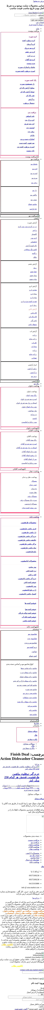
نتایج (41, 17)
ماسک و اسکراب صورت (26, 67)
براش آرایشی (32, 369)
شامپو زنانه (33, 710)
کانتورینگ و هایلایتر (30, 250)
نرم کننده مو (32, 647)
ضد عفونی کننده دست (26, 143)
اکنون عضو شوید (21, 1009)
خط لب (34, 358)
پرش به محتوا (38, 1)
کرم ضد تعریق (29, 124)
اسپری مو (34, 173)
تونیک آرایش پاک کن (27, 92)
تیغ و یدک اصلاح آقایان (29, 452)
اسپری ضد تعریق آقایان (29, 444)
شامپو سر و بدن (30, 643)
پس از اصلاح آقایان (30, 459)
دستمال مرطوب (28, 103)
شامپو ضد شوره (31, 689)
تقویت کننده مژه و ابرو (29, 301)
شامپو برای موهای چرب (28, 672)
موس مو (34, 200)
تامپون (34, 418)
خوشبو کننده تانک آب (29, 617)
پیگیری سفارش (32, 739)
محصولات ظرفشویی (28, 523)
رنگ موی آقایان (31, 440)
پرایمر (35, 230)
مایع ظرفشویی (31, 552)
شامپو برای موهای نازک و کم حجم (25, 681)
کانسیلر (34, 234)
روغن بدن (31, 132)
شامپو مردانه (32, 706)
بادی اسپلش (30, 116)
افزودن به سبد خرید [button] (31, 790)
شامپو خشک (32, 204)
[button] (19, 31)
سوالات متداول (32, 731)
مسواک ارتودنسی (31, 504)
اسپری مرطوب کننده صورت (25, 71)
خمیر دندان (33, 485)
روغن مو (34, 183)
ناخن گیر (34, 321)
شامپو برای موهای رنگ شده (27, 702)
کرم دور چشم (30, 52)
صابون (34, 652)
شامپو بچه (33, 714)
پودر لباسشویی (31, 586)
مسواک (34, 481)
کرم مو (34, 169)
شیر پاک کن (30, 95)
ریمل (35, 268)
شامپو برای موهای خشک (28, 677)
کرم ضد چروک (30, 48)
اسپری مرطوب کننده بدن (25, 147)
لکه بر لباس (32, 575)
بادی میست (30, 151)
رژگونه (34, 253)
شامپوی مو (32, 634)
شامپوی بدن (32, 639)
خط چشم (33, 272)
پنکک (35, 257)
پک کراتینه (33, 209)
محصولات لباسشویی (28, 561)
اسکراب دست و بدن (27, 139)
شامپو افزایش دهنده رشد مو (27, 685)
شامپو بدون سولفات (30, 697)
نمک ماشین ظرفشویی (28, 548)
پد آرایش (31, 99)
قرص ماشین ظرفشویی (28, 529)
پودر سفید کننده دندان (29, 508)
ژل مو (35, 190)
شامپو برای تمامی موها (29, 668)
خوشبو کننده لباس (30, 582)
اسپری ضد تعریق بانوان (29, 399)
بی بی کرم (31, 56)
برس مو (34, 376)
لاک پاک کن (33, 317)
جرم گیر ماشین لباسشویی (27, 579)
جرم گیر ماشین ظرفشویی (27, 536)
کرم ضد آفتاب (30, 60)
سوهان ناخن (32, 324)
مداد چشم (33, 275)
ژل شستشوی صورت (27, 84)
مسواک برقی (32, 496)
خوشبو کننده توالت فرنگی (27, 613)
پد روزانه (34, 414)
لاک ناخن (34, 313)
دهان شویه (33, 492)
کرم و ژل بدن (29, 120)
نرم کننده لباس (31, 571)
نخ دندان (34, 489)
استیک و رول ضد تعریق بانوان (26, 403)
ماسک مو (34, 164)
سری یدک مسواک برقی (28, 500)
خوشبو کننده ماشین (29, 621)
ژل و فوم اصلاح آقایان (29, 455)
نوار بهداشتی (32, 411)
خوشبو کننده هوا (30, 609)
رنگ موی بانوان (31, 395)
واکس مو (33, 195)
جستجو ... (40, 15)
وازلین (32, 135)
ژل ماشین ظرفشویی (28, 532)
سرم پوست (31, 63)
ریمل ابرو (33, 305)
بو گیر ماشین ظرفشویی (27, 544)
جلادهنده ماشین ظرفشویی (27, 540)
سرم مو (34, 178)
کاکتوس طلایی (7, 944)
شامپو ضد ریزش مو (30, 693)
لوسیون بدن (30, 128)
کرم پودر (34, 238)
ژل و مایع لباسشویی (29, 590)
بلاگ (35, 735)
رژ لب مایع (33, 339)
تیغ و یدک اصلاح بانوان (29, 407)
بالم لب (34, 343)
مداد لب (34, 346)
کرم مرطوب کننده (28, 40)
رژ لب (35, 335)
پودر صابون (32, 567)
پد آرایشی (33, 373)
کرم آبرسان (31, 44)
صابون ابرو (33, 290)
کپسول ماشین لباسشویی (27, 594)
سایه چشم (33, 279)
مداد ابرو (34, 294)
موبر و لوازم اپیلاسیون (29, 422)
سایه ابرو (33, 298)
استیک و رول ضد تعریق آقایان (26, 448)
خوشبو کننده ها (30, 603)
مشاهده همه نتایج (37, 20)
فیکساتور (34, 242)
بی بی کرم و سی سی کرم (27, 226)
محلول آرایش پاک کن (26, 88)
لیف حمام (33, 656)
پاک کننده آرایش (31, 246)
